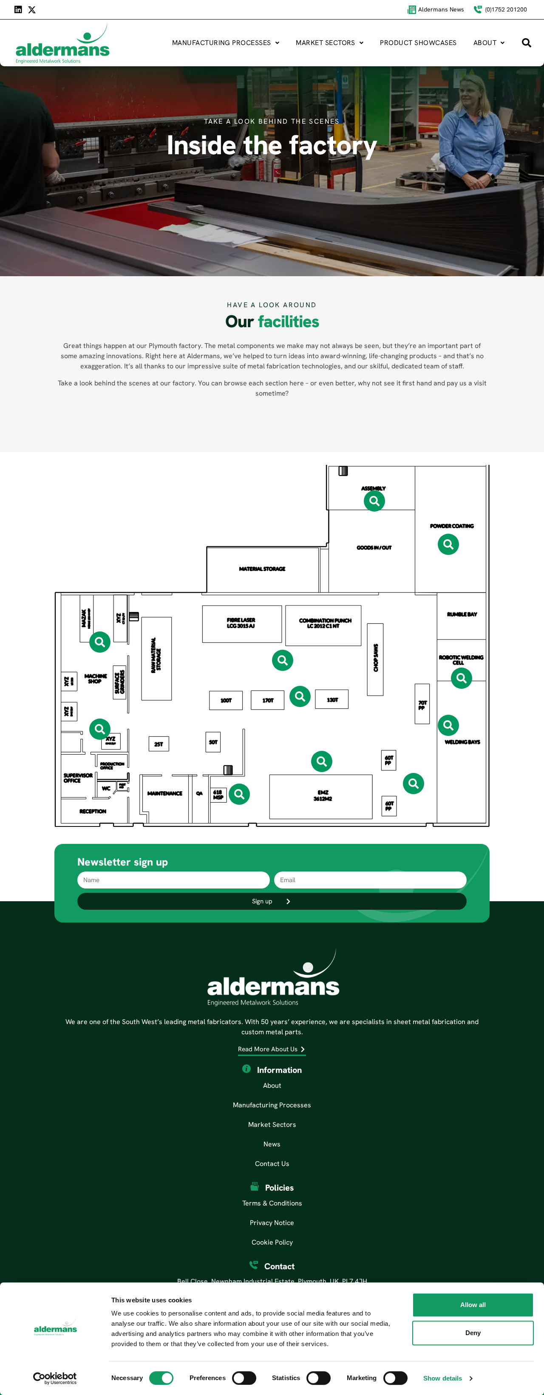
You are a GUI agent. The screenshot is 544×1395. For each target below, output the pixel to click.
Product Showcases (418, 42)
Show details (442, 1378)
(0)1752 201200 (506, 9)
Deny (473, 1332)
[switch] (244, 1378)
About (484, 42)
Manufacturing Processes (221, 42)
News (272, 1144)
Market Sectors (325, 42)
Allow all (473, 1304)
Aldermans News (441, 9)
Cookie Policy (272, 1242)
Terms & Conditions (272, 1203)
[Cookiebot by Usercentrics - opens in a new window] (55, 1378)
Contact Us (272, 1163)
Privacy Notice (272, 1222)
